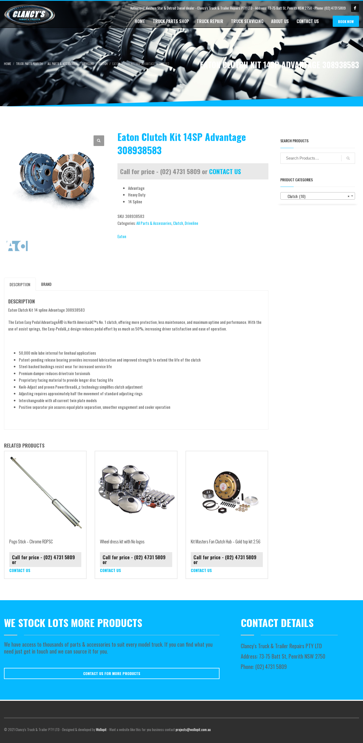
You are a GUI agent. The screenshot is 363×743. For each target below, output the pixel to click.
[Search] (348, 158)
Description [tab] (20, 284)
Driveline (191, 223)
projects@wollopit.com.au (193, 729)
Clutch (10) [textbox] (316, 196)
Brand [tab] (46, 284)
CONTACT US (225, 171)
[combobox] (317, 196)
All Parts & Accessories (153, 223)
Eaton (121, 236)
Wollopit (101, 729)
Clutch (178, 223)
